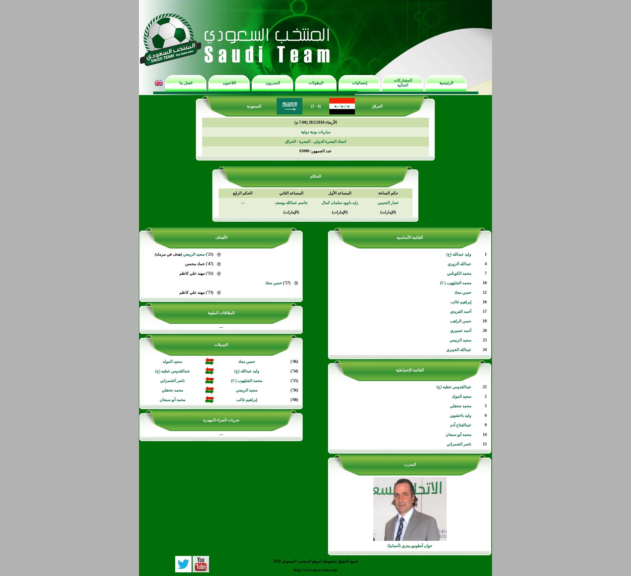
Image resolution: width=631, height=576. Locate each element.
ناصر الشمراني (459, 444)
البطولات (316, 83)
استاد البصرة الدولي (330, 141)
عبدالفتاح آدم (460, 425)
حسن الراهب (460, 321)
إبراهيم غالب (461, 302)
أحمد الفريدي (460, 311)
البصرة (304, 141)
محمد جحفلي (460, 406)
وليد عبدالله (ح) (458, 254)
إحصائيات (359, 83)
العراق (290, 141)
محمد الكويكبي (459, 273)
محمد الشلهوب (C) (455, 283)
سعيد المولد (461, 396)
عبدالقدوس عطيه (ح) (453, 387)
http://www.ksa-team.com (315, 570)
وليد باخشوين (460, 415)
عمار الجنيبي (388, 202)
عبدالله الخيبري (458, 349)
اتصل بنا (185, 83)
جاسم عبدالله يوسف (291, 202)
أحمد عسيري (460, 330)
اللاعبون (229, 83)
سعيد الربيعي (460, 340)
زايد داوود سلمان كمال (339, 202)
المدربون (273, 83)
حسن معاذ (463, 292)
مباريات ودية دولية (315, 132)
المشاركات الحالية (403, 83)
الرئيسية (446, 83)
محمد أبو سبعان (458, 434)
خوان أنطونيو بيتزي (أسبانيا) (409, 545)
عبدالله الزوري (459, 264)
